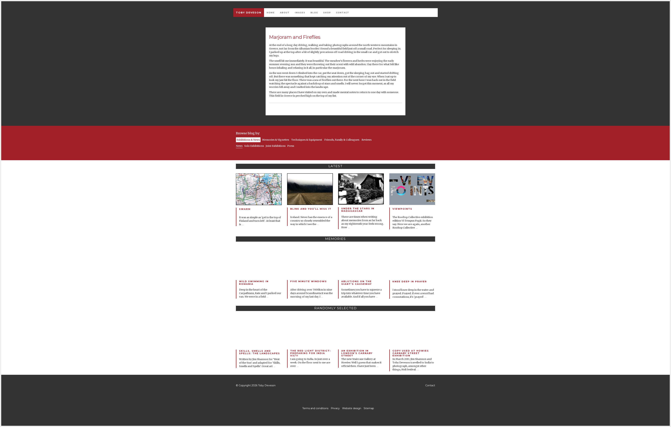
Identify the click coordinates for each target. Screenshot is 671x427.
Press (290, 145)
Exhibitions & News (248, 139)
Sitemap (369, 408)
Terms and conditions (315, 408)
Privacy (335, 408)
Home (271, 12)
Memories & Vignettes (275, 139)
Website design (351, 408)
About (285, 12)
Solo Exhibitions (254, 145)
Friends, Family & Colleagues (341, 139)
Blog (314, 12)
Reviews (366, 139)
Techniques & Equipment (306, 139)
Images (300, 12)
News (239, 145)
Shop (327, 12)
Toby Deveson (248, 12)
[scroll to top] (335, 385)
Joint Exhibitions (276, 145)
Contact (342, 12)
